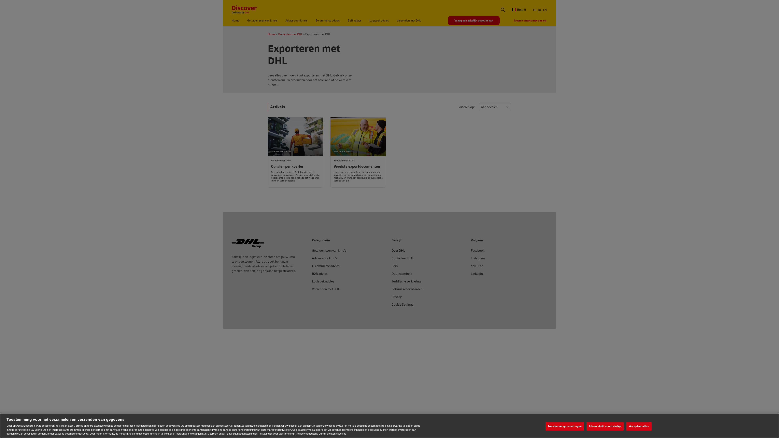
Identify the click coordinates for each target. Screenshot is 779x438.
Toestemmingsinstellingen (565, 426)
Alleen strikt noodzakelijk (605, 426)
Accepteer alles (639, 426)
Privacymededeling (307, 433)
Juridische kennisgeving (332, 433)
